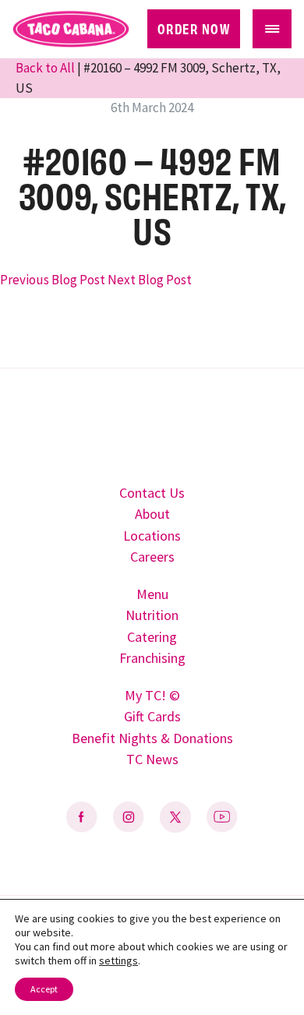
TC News (152, 759)
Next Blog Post (150, 279)
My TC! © (152, 695)
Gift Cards (152, 716)
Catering (152, 637)
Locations (152, 536)
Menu (152, 594)
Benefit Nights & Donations (152, 738)
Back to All (46, 67)
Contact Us (152, 493)
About (152, 514)
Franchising (152, 658)
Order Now (194, 28)
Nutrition (152, 615)
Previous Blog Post (52, 279)
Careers (152, 557)
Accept (44, 989)
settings (118, 960)
